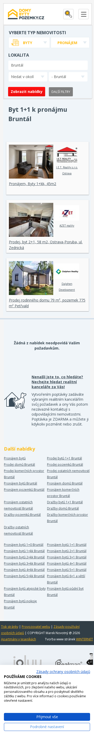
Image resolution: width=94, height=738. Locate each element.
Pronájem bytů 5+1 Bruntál (66, 570)
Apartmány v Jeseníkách (18, 639)
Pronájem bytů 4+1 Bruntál (66, 563)
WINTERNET (84, 639)
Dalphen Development (67, 287)
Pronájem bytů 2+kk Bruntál (24, 557)
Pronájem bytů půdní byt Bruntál (65, 591)
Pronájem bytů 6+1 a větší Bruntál (66, 579)
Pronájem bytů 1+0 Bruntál (23, 544)
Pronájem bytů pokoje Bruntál (20, 604)
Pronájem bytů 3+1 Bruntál (66, 557)
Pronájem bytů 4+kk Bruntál (24, 570)
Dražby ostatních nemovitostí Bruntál (18, 530)
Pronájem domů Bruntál (65, 483)
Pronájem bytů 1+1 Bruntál (66, 544)
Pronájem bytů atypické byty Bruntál (25, 591)
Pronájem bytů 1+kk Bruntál (24, 551)
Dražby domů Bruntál (63, 508)
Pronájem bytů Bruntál (20, 483)
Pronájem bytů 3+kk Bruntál (24, 563)
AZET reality (67, 225)
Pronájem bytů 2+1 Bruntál (66, 551)
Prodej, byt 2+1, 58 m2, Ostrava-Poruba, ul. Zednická (46, 244)
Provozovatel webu (36, 626)
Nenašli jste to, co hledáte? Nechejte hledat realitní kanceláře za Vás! (57, 381)
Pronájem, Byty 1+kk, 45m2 (32, 183)
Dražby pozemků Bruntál (22, 514)
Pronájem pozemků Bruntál (24, 489)
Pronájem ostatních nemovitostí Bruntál (18, 505)
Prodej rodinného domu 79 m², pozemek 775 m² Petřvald (47, 303)
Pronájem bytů (15, 458)
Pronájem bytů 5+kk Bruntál (24, 576)
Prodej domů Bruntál (19, 464)
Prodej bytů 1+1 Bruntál (64, 458)
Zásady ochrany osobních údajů (63, 671)
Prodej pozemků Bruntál (65, 464)
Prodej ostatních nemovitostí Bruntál (68, 474)
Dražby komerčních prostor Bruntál (67, 517)
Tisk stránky (9, 626)
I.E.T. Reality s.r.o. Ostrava (67, 170)
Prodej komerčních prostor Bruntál (24, 474)
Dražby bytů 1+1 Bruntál (65, 502)
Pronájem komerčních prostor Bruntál (63, 492)
